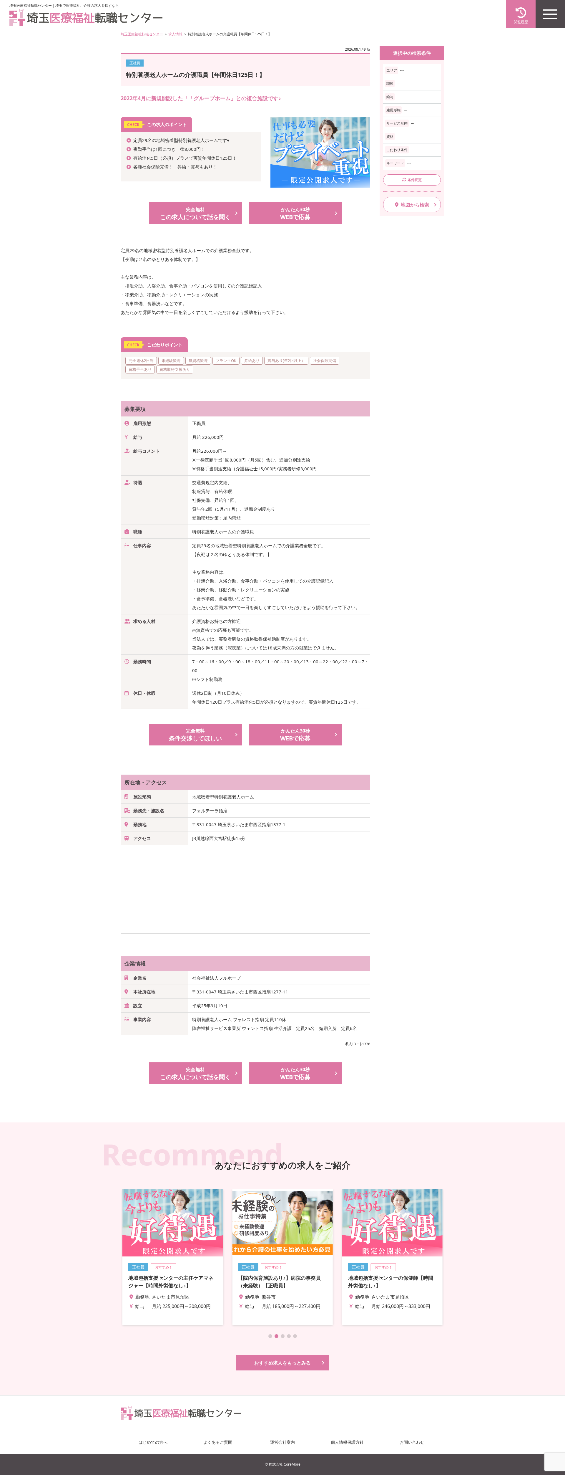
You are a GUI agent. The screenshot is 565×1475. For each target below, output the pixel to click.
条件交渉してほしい (195, 734)
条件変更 (415, 180)
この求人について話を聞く (195, 213)
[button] (270, 1336)
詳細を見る (172, 1257)
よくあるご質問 (217, 1442)
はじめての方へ (153, 1442)
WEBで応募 (295, 213)
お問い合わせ (412, 1442)
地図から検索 (415, 204)
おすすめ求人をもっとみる (282, 1363)
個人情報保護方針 (347, 1442)
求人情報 (175, 34)
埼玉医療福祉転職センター (142, 34)
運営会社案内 (282, 1442)
